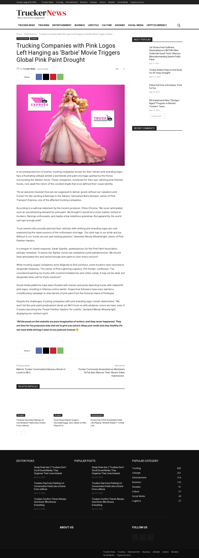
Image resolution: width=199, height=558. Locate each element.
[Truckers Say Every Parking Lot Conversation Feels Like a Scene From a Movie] (33, 405)
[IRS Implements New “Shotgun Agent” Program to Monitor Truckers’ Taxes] (139, 104)
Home (19, 34)
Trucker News (29, 69)
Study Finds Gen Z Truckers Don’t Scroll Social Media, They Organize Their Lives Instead (50, 470)
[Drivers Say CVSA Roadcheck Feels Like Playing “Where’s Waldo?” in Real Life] (108, 405)
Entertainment (30, 34)
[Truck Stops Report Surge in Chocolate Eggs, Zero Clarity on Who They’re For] (71, 405)
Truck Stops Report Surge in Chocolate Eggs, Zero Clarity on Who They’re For (70, 423)
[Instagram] (143, 537)
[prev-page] (18, 433)
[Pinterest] (53, 77)
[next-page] (23, 433)
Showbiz (34, 38)
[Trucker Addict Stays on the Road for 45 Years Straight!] (139, 74)
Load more (156, 116)
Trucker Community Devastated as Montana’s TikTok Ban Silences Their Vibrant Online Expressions (101, 372)
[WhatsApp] (60, 77)
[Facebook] (39, 77)
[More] (67, 77)
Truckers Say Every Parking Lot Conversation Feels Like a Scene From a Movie (30, 423)
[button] (179, 25)
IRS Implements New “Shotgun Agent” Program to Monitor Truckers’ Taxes (164, 103)
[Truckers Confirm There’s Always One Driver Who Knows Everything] (24, 503)
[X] (46, 77)
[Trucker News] (18, 68)
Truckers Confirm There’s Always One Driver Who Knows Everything (50, 502)
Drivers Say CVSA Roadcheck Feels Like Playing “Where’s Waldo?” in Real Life (107, 423)
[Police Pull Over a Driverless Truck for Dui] (139, 89)
